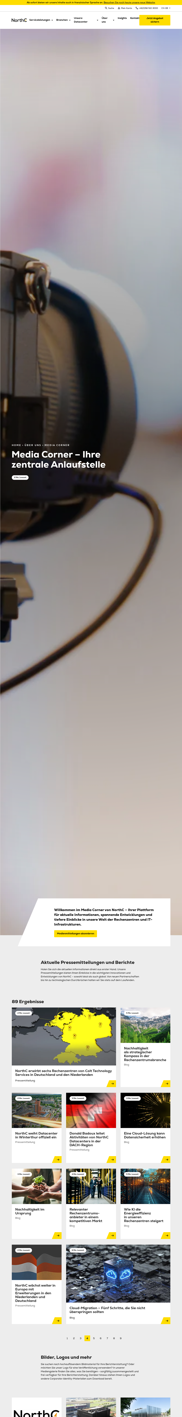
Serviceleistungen (39, 19)
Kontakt (134, 18)
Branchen (62, 19)
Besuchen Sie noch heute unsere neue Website (129, 2)
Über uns (105, 19)
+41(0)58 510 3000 (148, 8)
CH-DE (165, 8)
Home (16, 445)
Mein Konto (126, 8)
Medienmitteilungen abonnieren (75, 933)
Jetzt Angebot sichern (154, 20)
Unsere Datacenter (81, 19)
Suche (111, 8)
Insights (122, 18)
